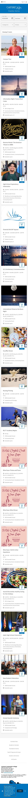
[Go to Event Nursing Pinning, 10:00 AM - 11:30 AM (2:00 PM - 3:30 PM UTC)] (14, 386)
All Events (14, 759)
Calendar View (14, 741)
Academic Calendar (14, 745)
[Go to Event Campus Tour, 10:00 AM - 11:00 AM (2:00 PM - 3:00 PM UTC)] (14, 55)
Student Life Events (14, 755)
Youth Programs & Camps (14, 752)
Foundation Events (14, 748)
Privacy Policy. (7, 795)
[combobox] (7, 25)
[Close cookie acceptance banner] (25, 791)
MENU (4, 2)
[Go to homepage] (14, 7)
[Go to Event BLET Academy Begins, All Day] (14, 426)
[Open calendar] (12, 18)
